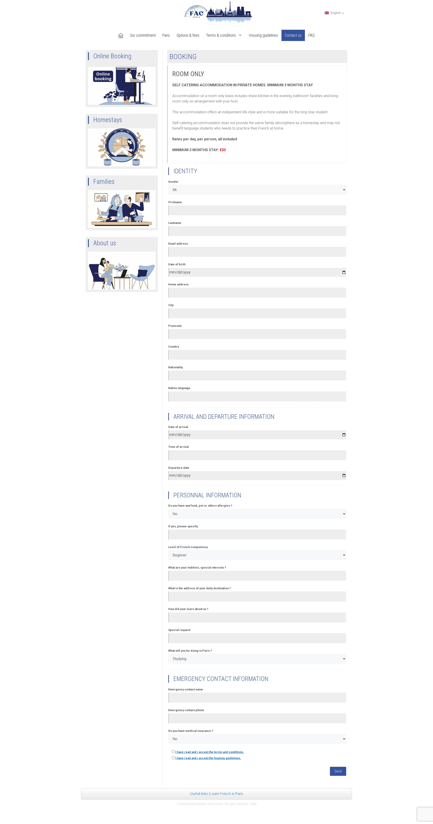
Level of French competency (188, 547)
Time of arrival (178, 446)
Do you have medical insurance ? (190, 731)
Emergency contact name (185, 689)
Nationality (175, 367)
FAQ (311, 35)
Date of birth (176, 264)
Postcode (175, 326)
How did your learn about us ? (188, 609)
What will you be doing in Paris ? (190, 650)
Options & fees (188, 35)
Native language (179, 388)
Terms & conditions (221, 35)
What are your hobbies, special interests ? (197, 567)
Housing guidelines (263, 35)
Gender (173, 181)
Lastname (174, 223)
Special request (179, 630)
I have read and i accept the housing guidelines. (208, 758)
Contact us (293, 35)
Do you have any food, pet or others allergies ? (200, 505)
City (170, 305)
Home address (178, 284)
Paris (166, 35)
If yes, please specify (183, 526)
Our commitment (143, 35)
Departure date (178, 467)
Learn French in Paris (226, 794)
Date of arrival (178, 427)
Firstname (175, 202)
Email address (178, 243)
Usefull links (199, 794)
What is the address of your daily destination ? (199, 588)
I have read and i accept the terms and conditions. (209, 752)
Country (173, 346)
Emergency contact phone (186, 710)
